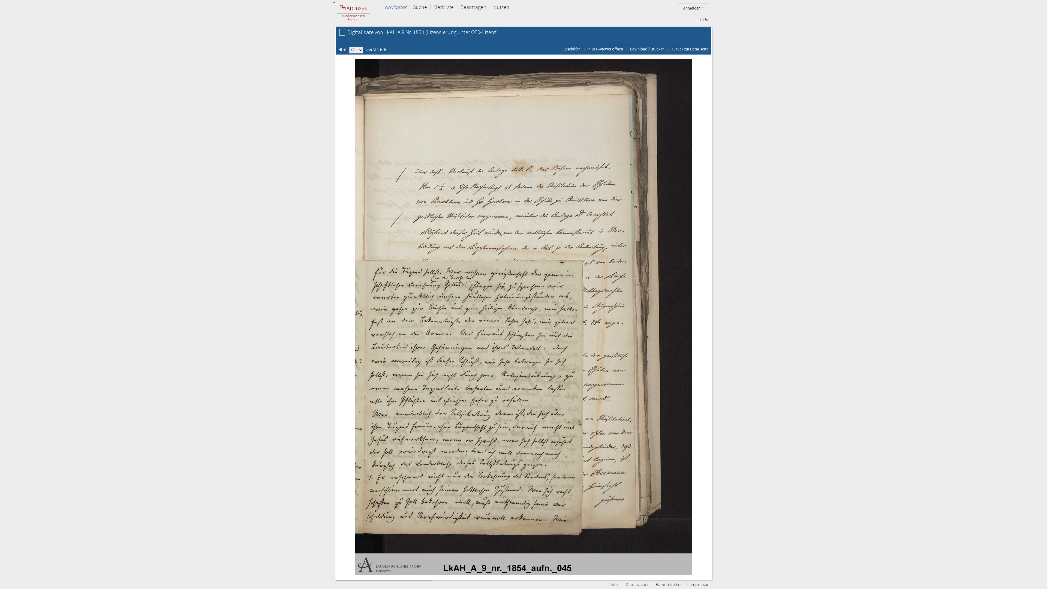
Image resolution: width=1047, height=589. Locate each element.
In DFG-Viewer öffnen (605, 49)
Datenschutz (637, 584)
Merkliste (444, 7)
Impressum (701, 584)
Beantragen (473, 7)
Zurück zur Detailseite (689, 49)
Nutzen (501, 7)
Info (614, 584)
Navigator (396, 7)
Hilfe (704, 20)
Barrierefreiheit (669, 584)
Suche (420, 7)
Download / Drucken (647, 49)
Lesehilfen (572, 49)
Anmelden (692, 8)
